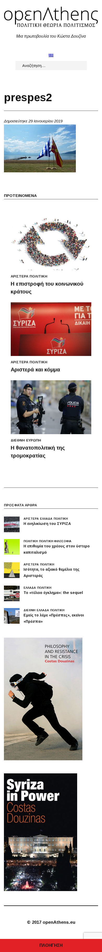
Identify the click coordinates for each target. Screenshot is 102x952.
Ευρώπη (33, 440)
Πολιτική (38, 276)
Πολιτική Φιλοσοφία (55, 541)
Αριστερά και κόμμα (35, 369)
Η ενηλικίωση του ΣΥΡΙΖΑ (47, 524)
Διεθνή (18, 440)
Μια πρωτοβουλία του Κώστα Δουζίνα (51, 36)
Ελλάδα (46, 518)
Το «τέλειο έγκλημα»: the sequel (53, 593)
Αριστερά (19, 276)
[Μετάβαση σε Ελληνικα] (51, 55)
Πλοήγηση (51, 945)
